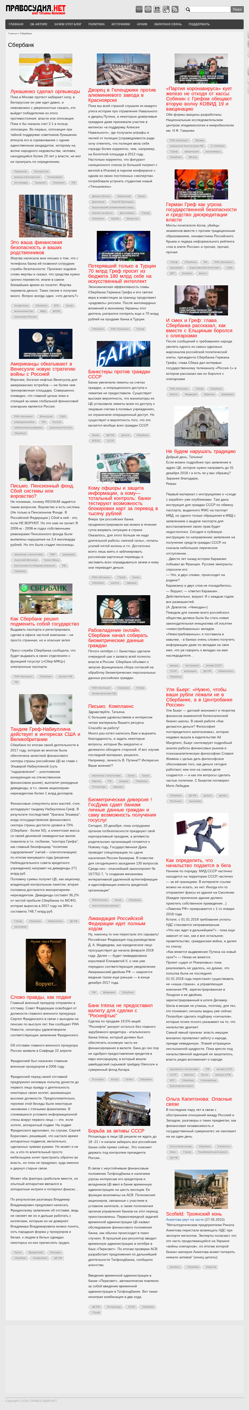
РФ (73, 182)
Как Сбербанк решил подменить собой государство (44, 621)
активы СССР (214, 665)
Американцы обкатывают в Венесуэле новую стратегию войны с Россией (42, 369)
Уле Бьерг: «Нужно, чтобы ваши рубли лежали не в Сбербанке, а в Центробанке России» (199, 697)
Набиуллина (225, 671)
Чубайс (115, 218)
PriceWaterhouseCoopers (212, 1152)
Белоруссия (41, 171)
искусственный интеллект (204, 267)
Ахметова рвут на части (185, 1219)
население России (25, 316)
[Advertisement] (124, 1359)
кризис (223, 795)
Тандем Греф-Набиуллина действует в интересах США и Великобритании (45, 734)
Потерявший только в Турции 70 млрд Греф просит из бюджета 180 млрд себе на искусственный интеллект (122, 273)
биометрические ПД (104, 693)
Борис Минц (51, 560)
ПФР (52, 554)
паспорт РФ (65, 676)
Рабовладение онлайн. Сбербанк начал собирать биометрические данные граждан (118, 637)
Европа (96, 781)
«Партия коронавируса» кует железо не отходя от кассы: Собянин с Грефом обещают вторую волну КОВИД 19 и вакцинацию (199, 99)
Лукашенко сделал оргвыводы (45, 91)
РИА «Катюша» (179, 140)
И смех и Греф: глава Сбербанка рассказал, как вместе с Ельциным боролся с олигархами (199, 328)
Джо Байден (127, 213)
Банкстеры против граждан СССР (119, 374)
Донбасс (175, 1267)
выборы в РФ (223, 1074)
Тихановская (54, 177)
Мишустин (133, 218)
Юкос (173, 1152)
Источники (121, 24)
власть (203, 273)
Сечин (129, 1079)
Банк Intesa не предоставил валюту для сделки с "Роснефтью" (120, 1010)
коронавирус (213, 151)
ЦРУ (172, 273)
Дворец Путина (101, 196)
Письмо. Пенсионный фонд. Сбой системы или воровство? (42, 491)
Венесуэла (46, 416)
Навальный (124, 196)
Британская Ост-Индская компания (34, 565)
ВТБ (56, 305)
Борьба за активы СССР (116, 1130)
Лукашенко (20, 171)
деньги (125, 435)
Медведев (191, 394)
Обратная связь (168, 24)
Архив (142, 24)
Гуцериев (40, 182)
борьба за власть (102, 213)
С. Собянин (217, 146)
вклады (174, 665)
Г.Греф (145, 213)
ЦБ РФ (110, 435)
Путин (141, 196)
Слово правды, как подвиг (40, 997)
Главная (16, 24)
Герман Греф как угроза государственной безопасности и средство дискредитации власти (201, 212)
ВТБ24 (96, 440)
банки (69, 305)
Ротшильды (99, 786)
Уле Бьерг (176, 801)
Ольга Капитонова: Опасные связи (199, 1101)
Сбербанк (58, 182)
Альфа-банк (21, 305)
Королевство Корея (181, 1086)
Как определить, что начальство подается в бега (198, 863)
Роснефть (98, 1079)
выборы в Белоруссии (27, 177)
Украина (189, 1074)
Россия (57, 422)
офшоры (131, 583)
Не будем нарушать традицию (201, 451)
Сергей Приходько (122, 201)
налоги (115, 583)
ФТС (172, 1080)
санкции (123, 781)
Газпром (187, 273)
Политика (97, 24)
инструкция (192, 665)
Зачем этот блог (68, 24)
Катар (114, 1079)
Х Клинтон (224, 1146)
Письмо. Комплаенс (111, 706)
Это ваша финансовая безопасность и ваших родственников (36, 247)
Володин (55, 1252)
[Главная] (41, 14)
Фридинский (36, 1252)
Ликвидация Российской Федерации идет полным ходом (116, 923)
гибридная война (24, 422)
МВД (43, 311)
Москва (200, 140)
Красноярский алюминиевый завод (112, 207)
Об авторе (38, 24)
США (229, 267)
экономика (176, 267)
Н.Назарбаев (208, 1080)
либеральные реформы (28, 427)
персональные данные (105, 905)
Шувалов (209, 394)
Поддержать (199, 24)
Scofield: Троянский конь (194, 1214)
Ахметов (211, 1267)
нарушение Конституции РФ (187, 146)
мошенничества (23, 311)
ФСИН (56, 311)
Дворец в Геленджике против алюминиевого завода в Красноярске (122, 95)
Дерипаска (98, 201)
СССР (110, 440)
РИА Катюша (99, 900)
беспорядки (21, 182)
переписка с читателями (28, 554)
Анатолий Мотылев (25, 560)
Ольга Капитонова (181, 1146)
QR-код (193, 157)
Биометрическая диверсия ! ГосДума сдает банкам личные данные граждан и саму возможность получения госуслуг (122, 810)
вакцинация (191, 151)
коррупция (227, 394)
